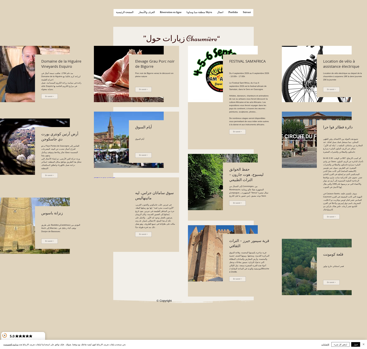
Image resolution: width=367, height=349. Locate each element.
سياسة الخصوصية (10, 344)
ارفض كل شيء (340, 344)
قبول (356, 344)
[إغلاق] (363, 344)
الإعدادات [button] (325, 344)
